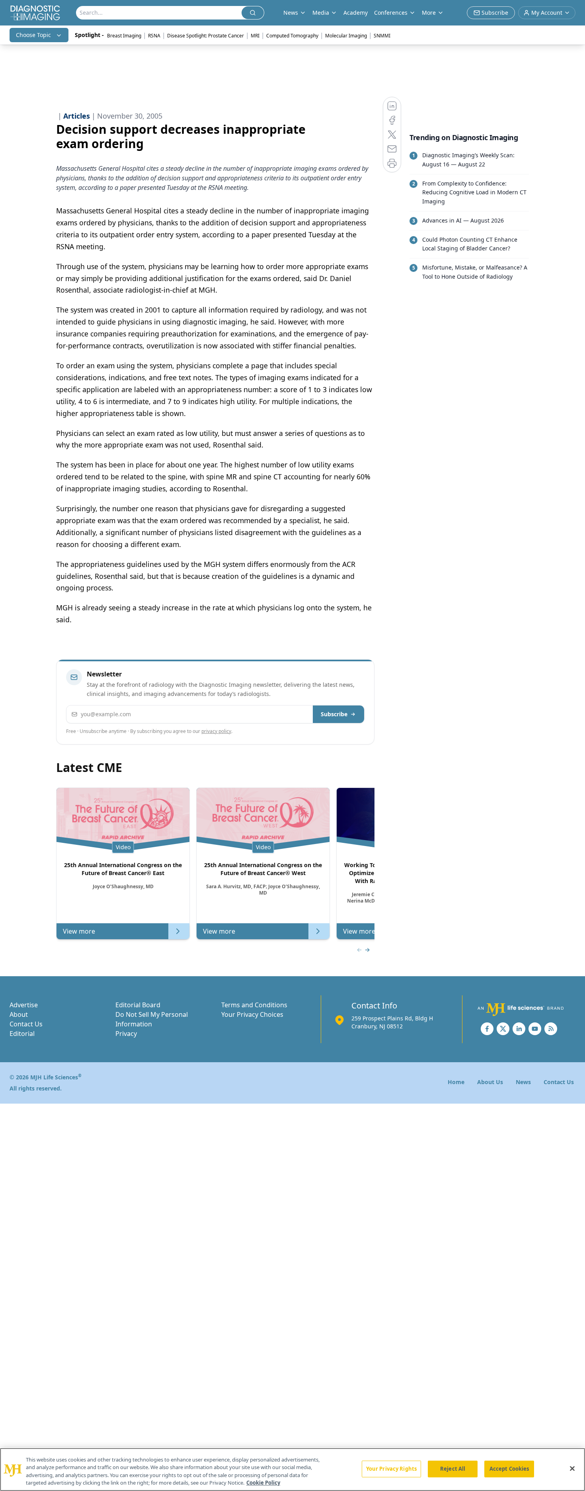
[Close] (572, 1468)
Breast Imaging (124, 35)
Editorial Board (137, 1005)
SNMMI (382, 35)
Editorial (22, 1033)
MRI (255, 35)
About (19, 1014)
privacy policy (216, 731)
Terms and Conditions (254, 1005)
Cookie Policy (263, 1482)
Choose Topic (33, 35)
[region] (292, 1469)
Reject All (452, 1468)
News (523, 1082)
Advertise (24, 1005)
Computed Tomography (292, 35)
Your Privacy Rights (391, 1468)
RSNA (154, 35)
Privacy (126, 1033)
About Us (490, 1082)
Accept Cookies (509, 1468)
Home (456, 1082)
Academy (355, 12)
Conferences (391, 12)
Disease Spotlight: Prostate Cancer (205, 35)
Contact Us (26, 1024)
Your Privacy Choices (252, 1014)
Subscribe (334, 714)
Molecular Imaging (346, 35)
